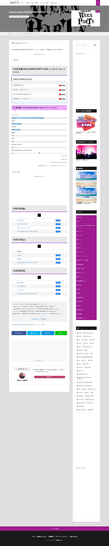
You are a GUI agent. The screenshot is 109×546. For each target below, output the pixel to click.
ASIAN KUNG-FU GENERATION (84, 385)
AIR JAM (91, 360)
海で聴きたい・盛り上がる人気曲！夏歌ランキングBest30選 (86, 187)
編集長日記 (81, 297)
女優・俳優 (81, 268)
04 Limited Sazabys (89, 333)
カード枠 (80, 235)
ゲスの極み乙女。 (22, 286)
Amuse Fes (80, 367)
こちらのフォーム (44, 313)
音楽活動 (80, 309)
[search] (95, 45)
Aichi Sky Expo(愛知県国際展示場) (85, 357)
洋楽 (79, 289)
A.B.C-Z (86, 343)
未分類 (79, 285)
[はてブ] (47, 333)
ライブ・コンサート (83, 256)
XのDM (37, 313)
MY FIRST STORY (22, 224)
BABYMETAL (81, 396)
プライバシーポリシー (61, 536)
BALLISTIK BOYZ (81, 402)
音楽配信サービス (82, 318)
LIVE (21, 16)
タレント (80, 247)
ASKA (79, 389)
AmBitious (86, 363)
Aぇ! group (80, 392)
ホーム (34, 536)
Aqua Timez (80, 370)
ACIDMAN (80, 350)
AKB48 (79, 363)
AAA (92, 343)
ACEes (79, 346)
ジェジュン (20, 290)
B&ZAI (87, 392)
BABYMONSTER (90, 396)
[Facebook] (18, 333)
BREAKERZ (20, 220)
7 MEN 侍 (85, 339)
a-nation (80, 343)
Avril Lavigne (92, 389)
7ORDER (92, 339)
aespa (87, 353)
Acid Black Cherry (88, 346)
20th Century (88, 336)
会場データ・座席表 (83, 260)
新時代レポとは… (42, 536)
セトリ (79, 243)
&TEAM (79, 333)
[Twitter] (34, 333)
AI (92, 353)
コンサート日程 (44, 2)
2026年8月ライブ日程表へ (39, 319)
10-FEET (80, 336)
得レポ (79, 276)
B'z (93, 392)
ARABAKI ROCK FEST (82, 374)
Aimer (84, 360)
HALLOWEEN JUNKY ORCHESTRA (27, 231)
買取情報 (80, 301)
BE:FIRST (92, 409)
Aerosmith (80, 353)
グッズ (79, 239)
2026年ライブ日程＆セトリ (82, 159)
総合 (79, 293)
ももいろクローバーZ (23, 227)
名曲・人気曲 (34, 2)
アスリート (81, 231)
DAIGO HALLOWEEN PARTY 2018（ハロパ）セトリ (31, 33)
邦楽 (28, 2)
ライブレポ (81, 252)
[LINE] (61, 333)
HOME (11, 33)
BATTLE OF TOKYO (82, 409)
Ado (87, 350)
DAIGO (25, 16)
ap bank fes (88, 367)
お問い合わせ (54, 2)
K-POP (80, 217)
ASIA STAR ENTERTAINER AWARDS (85, 382)
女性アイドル (81, 272)
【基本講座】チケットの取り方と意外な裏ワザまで (86, 133)
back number (81, 399)
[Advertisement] (39, 189)
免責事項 (51, 536)
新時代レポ (59, 540)
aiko (79, 360)
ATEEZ (85, 389)
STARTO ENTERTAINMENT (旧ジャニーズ (86, 226)
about (22, 2)
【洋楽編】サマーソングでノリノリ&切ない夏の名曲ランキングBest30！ (86, 203)
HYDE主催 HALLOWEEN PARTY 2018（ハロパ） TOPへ (29, 324)
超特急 (19, 259)
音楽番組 (80, 314)
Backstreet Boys (90, 399)
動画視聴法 (81, 264)
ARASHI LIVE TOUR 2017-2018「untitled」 (84, 378)
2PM (79, 339)
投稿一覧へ (49, 376)
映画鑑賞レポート (82, 281)
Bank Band (90, 402)
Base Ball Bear (81, 406)
